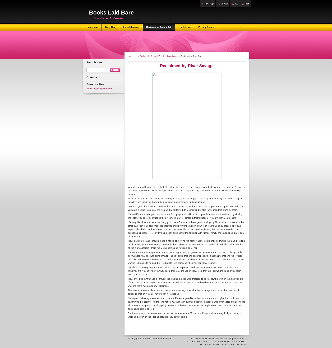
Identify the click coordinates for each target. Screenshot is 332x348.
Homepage (132, 56)
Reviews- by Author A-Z (150, 56)
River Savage (172, 56)
